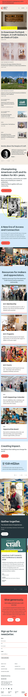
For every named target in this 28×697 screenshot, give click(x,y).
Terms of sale (9, 692)
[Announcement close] (26, 2)
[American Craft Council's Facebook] (2, 688)
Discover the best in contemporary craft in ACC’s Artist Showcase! (12, 2)
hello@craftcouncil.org (5, 675)
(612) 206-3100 (3, 678)
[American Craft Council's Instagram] (4, 688)
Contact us (17, 666)
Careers (3, 666)
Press (16, 663)
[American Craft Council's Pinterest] (7, 688)
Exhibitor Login (5, 671)
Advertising (4, 668)
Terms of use (16, 692)
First (1, 643)
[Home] (4, 8)
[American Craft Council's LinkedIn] (12, 688)
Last (1, 648)
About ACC (3, 663)
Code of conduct (23, 692)
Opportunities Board (20, 668)
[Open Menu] (26, 8)
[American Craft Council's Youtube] (9, 688)
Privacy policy (2, 692)
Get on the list (5, 657)
